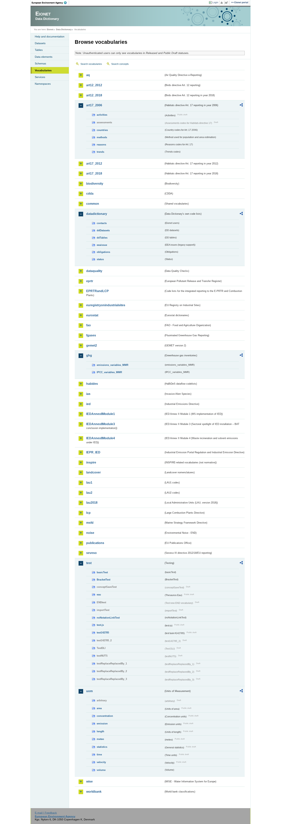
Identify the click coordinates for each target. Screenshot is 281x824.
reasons (101, 144)
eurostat (92, 315)
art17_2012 (94, 163)
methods (102, 137)
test (89, 563)
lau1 (89, 482)
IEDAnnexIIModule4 (100, 438)
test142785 (103, 632)
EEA (50, 3)
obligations (103, 252)
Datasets (40, 43)
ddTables (102, 237)
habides (92, 383)
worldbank (94, 791)
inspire (91, 462)
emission (102, 723)
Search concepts (120, 64)
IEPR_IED (93, 452)
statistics (102, 746)
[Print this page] (222, 3)
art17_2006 (94, 105)
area (99, 708)
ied (88, 404)
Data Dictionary (63, 29)
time (99, 754)
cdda (89, 193)
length (100, 731)
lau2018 (91, 502)
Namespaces (43, 83)
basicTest (102, 572)
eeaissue (102, 245)
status (100, 259)
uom (89, 691)
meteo (100, 739)
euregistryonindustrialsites (105, 305)
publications (95, 543)
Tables (39, 49)
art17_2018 (94, 173)
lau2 (89, 492)
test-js (100, 624)
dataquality (94, 271)
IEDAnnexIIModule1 (100, 414)
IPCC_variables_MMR (109, 372)
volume (101, 770)
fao (88, 325)
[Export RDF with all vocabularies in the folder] (241, 105)
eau (99, 594)
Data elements (43, 56)
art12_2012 (94, 85)
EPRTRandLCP (97, 291)
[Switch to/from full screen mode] (227, 3)
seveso (91, 552)
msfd (89, 522)
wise (89, 781)
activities (102, 114)
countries (102, 130)
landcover (93, 472)
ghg (89, 355)
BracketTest (103, 579)
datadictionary (96, 213)
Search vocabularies (91, 64)
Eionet (50, 29)
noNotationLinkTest (108, 617)
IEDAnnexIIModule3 (100, 424)
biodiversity (94, 183)
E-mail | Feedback (46, 812)
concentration (105, 715)
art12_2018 (94, 95)
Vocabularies (43, 70)
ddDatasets (103, 230)
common (92, 203)
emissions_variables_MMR (112, 365)
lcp (88, 512)
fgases (91, 335)
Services (40, 77)
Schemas (40, 63)
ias (88, 393)
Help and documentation (49, 36)
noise (90, 532)
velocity (101, 762)
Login (215, 2)
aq (88, 75)
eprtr (89, 281)
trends (100, 151)
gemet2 (91, 345)
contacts (102, 223)
